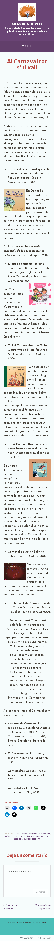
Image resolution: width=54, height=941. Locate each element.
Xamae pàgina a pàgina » (43, 907)
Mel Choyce (40, 922)
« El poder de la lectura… (10, 907)
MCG (16, 839)
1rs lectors (22, 834)
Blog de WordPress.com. (20, 922)
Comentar (40, 892)
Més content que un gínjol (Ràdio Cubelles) (27, 836)
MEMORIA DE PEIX (27, 24)
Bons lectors (35, 834)
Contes (46, 834)
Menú (28, 46)
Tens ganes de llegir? (29, 839)
